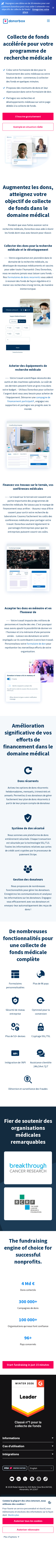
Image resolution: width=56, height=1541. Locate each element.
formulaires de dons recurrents (24, 277)
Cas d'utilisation (13, 1446)
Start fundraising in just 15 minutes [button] (28, 1365)
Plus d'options (10, 1536)
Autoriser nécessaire (28, 1529)
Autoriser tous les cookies (28, 1521)
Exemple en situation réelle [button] (28, 126)
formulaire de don (36, 643)
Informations (11, 1438)
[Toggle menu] (48, 21)
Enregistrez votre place (36, 10)
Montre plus (13, 1515)
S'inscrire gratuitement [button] (28, 116)
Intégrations (10, 1454)
